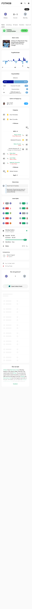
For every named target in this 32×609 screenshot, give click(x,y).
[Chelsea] (6, 277)
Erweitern (15, 384)
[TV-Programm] (21, 3)
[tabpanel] (15, 197)
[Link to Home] (6, 3)
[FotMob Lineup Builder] (15, 31)
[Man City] (24, 277)
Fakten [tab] (3, 24)
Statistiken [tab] (21, 24)
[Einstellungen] (28, 3)
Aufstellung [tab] (9, 24)
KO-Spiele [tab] (15, 24)
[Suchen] (25, 3)
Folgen (26, 9)
